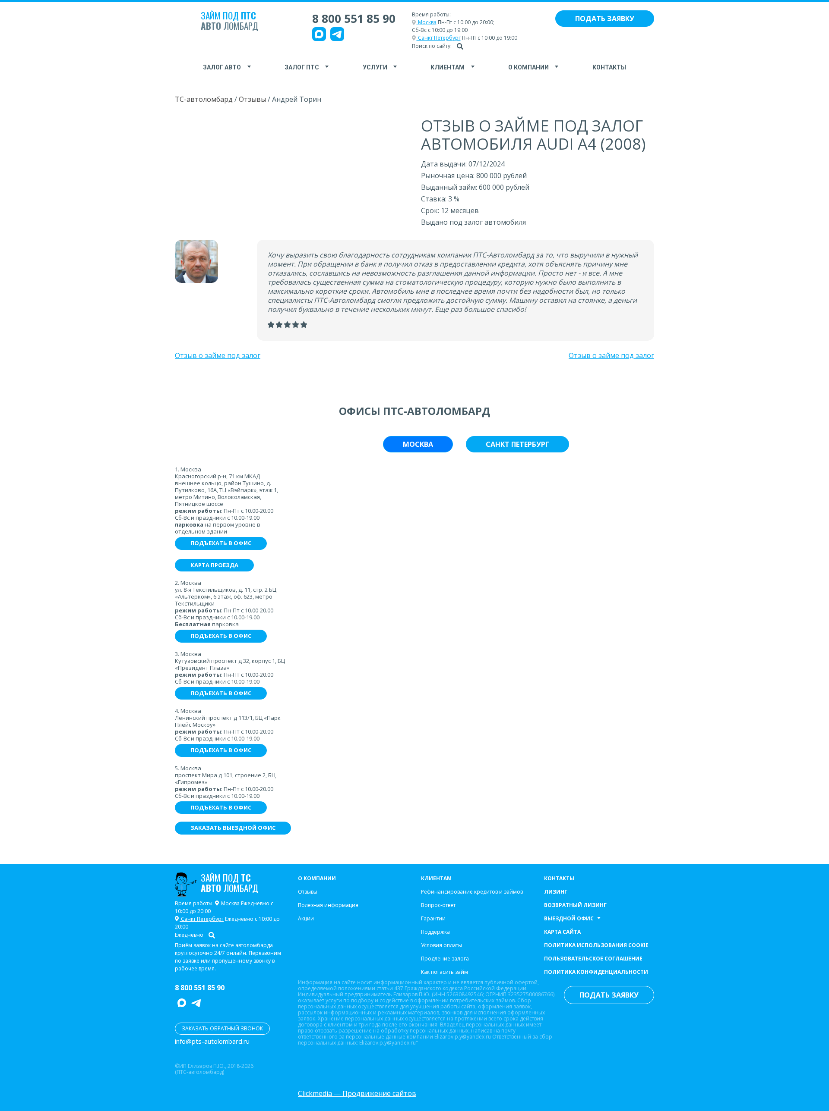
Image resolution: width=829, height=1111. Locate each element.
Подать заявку (604, 18)
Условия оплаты (441, 945)
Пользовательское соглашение (593, 958)
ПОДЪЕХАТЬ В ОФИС (220, 543)
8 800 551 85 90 (354, 18)
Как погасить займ (444, 972)
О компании (528, 67)
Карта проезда (214, 565)
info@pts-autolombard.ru (212, 1041)
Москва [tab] (418, 444)
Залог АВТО (222, 67)
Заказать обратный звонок (222, 1028)
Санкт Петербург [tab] (517, 444)
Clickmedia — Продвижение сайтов (357, 1093)
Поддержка (435, 931)
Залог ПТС (302, 67)
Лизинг (555, 891)
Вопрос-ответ (438, 905)
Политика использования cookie (596, 945)
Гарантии (433, 918)
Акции (306, 918)
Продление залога (445, 958)
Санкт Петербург (439, 37)
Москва (427, 22)
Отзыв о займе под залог (217, 355)
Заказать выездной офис (232, 828)
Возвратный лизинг (575, 905)
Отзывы (252, 99)
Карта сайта (562, 931)
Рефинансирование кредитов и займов (472, 891)
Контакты (609, 67)
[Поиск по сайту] (460, 46)
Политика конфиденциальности (596, 972)
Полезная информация (328, 905)
